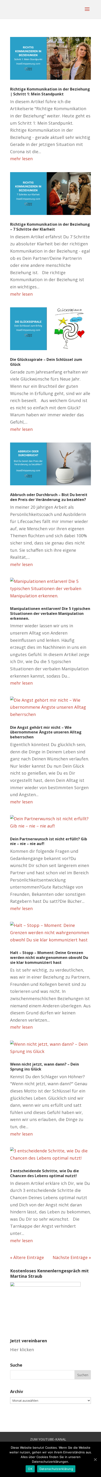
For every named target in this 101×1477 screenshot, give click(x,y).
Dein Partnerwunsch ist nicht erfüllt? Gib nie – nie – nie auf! (48, 841)
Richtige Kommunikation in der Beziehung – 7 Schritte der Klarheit (50, 227)
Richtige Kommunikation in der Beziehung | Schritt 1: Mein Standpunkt (50, 92)
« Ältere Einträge (27, 1257)
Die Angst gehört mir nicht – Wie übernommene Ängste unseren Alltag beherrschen (46, 732)
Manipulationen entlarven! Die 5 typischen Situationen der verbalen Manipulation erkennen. (50, 613)
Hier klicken (22, 1349)
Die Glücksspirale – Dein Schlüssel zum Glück (46, 362)
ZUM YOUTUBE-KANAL (48, 1439)
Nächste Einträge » (72, 1257)
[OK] (95, 1459)
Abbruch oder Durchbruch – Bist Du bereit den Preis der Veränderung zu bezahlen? (48, 497)
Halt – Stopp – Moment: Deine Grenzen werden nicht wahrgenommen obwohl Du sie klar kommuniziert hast (49, 957)
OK (30, 1469)
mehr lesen (21, 158)
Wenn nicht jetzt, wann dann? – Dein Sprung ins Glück (44, 1067)
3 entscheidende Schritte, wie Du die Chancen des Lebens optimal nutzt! (44, 1173)
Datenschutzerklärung (56, 1469)
